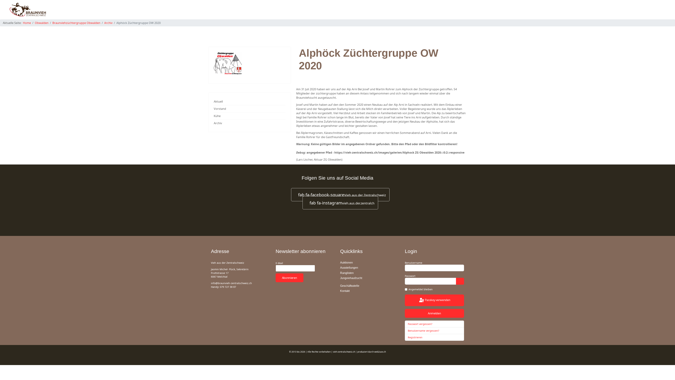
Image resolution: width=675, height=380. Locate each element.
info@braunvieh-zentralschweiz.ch (231, 283)
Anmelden (434, 313)
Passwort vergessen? (420, 324)
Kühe (217, 116)
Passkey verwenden (437, 300)
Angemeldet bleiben (421, 289)
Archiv (218, 123)
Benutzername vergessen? (423, 330)
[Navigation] (663, 9)
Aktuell (218, 101)
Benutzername (413, 262)
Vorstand (220, 109)
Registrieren (415, 337)
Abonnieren (289, 278)
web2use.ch (380, 351)
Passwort (410, 276)
